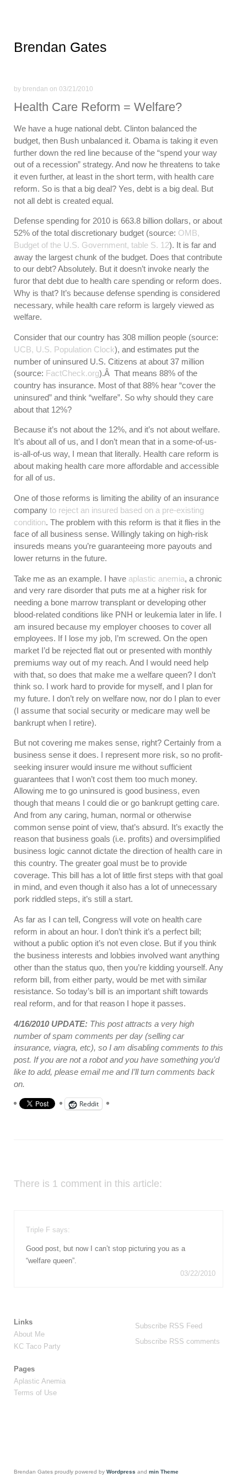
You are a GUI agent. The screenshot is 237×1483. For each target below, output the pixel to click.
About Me (29, 1334)
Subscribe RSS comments (177, 1341)
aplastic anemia (156, 578)
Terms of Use (35, 1393)
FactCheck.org (72, 373)
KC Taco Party (37, 1346)
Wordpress (121, 1472)
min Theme (164, 1472)
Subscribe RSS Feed (168, 1326)
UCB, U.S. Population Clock (64, 349)
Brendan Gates (60, 47)
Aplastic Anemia (40, 1381)
